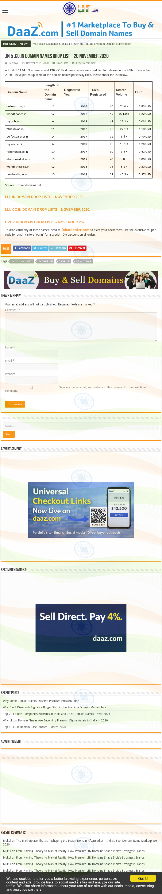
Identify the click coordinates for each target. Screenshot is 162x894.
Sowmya (14, 63)
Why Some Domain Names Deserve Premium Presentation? (41, 700)
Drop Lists (62, 63)
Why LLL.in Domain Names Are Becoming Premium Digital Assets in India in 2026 (55, 720)
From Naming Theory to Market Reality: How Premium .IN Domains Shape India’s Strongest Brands (80, 851)
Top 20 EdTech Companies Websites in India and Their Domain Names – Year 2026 (56, 714)
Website (10, 374)
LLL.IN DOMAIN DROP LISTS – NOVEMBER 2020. (44, 197)
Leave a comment (86, 63)
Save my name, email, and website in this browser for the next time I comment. (76, 389)
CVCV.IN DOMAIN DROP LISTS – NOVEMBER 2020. (46, 222)
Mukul (7, 840)
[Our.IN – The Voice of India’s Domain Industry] (81, 8)
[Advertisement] (81, 791)
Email (9, 360)
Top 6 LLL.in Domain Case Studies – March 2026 (34, 727)
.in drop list (45, 261)
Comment (12, 310)
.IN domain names (21, 261)
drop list (64, 261)
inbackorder (84, 261)
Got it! (143, 878)
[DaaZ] (81, 280)
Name (10, 347)
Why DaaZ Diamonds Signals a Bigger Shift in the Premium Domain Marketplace (81, 43)
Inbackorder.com (75, 230)
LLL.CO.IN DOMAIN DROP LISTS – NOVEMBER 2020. (47, 209)
